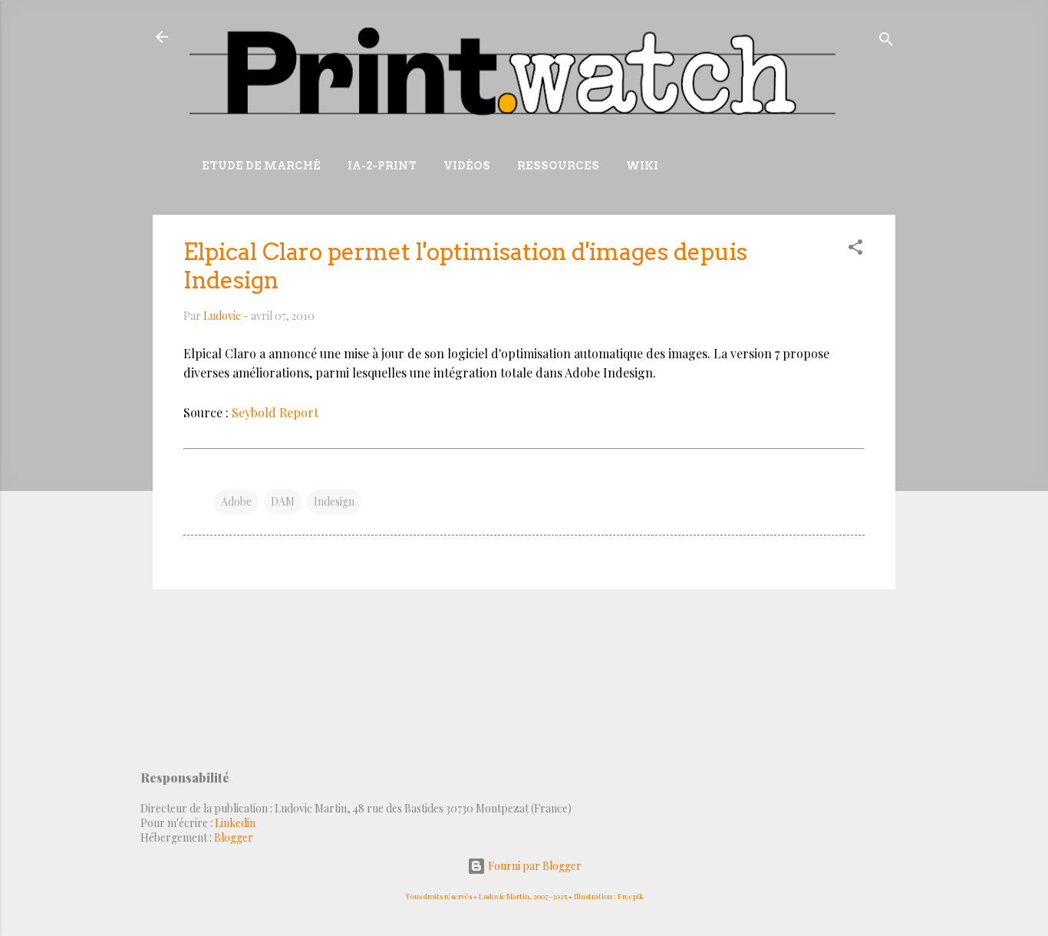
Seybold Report (275, 412)
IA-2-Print (382, 166)
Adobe (236, 501)
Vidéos (466, 166)
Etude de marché (261, 166)
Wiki (642, 166)
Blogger (233, 837)
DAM (283, 501)
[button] (855, 250)
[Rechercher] (886, 41)
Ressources (558, 166)
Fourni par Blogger (534, 866)
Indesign (334, 501)
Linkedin (235, 823)
